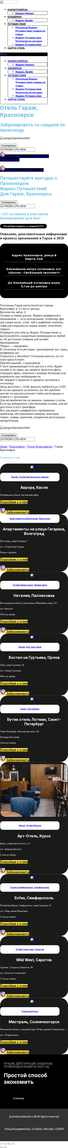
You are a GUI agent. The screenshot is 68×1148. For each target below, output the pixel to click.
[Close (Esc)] (1, 1143)
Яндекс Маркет (24, 13)
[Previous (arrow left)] (1, 1147)
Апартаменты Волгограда (24, 518)
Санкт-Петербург (29, 709)
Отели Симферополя (21, 887)
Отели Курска (33, 825)
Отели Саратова (25, 949)
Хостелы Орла (33, 647)
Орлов (21, 647)
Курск (22, 825)
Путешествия (17, 23)
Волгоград (44, 518)
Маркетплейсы (18, 9)
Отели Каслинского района (34, 477)
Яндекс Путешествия (28, 44)
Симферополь (41, 887)
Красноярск (17, 446)
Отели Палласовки (23, 585)
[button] (24, 54)
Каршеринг (15, 16)
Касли (14, 477)
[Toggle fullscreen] (9, 1143)
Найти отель (16, 48)
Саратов (39, 949)
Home (3, 446)
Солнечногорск (30, 1011)
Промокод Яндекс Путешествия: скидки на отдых (30, 31)
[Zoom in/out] (12, 1143)
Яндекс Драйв (24, 20)
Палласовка (40, 585)
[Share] (5, 1143)
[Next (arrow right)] (5, 1147)
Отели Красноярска (39, 446)
